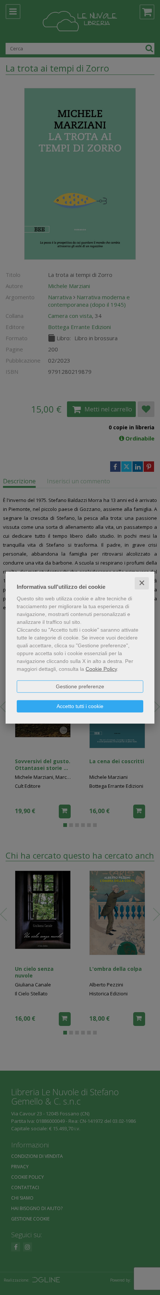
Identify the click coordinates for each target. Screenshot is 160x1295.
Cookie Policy (101, 669)
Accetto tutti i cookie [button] (80, 706)
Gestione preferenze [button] (80, 686)
